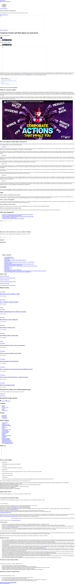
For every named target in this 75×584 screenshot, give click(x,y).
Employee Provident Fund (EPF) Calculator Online (13, 264)
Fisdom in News (5, 410)
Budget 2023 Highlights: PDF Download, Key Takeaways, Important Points (17, 271)
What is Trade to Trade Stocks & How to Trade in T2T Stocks (14, 377)
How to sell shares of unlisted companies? (9, 301)
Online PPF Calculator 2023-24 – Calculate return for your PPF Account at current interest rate (20, 265)
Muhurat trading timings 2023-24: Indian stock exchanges (13, 311)
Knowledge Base (5, 422)
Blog (1, 30)
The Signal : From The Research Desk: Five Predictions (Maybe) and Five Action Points (17, 214)
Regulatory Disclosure (6, 438)
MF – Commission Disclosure (7, 443)
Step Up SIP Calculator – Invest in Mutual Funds (12, 269)
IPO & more (4, 417)
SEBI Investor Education (6, 441)
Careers (3, 408)
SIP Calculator (6, 268)
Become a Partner (5, 407)
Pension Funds (4, 418)
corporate (28, 73)
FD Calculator (6, 259)
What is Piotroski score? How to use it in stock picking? (12, 345)
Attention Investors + (3, 522)
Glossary (3, 437)
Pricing (3, 406)
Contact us (4, 423)
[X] (3, 449)
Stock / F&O (4, 415)
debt (19, 94)
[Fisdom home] (5, 1)
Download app (4, 8)
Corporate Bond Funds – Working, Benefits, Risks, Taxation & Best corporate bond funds (17, 216)
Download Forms (5, 432)
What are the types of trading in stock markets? (10, 353)
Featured (1, 307)
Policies (3, 426)
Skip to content (2, 0)
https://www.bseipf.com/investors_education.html (8, 516)
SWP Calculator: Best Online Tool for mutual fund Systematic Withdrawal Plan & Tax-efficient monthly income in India (25, 270)
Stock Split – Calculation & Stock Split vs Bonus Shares (12, 215)
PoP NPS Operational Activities (7, 442)
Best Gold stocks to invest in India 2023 (9, 319)
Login (1, 8)
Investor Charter (5, 430)
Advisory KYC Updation (6, 425)
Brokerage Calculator (6, 424)
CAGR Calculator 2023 (8, 257)
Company (4, 6)
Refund (3, 434)
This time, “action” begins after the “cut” (9, 217)
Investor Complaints (5, 431)
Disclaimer (4, 433)
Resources (4, 5)
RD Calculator (6, 266)
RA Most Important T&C (6, 429)
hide (9, 78)
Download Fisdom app (4, 14)
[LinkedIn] (3, 453)
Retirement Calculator (8, 267)
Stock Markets (5, 30)
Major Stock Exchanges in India (7, 385)
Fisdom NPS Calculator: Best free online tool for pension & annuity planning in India (19, 263)
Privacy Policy (4, 427)
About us (3, 405)
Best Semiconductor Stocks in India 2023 (9, 361)
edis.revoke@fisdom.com (16, 520)
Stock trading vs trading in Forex (7, 327)
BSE (47, 511)
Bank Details (4, 436)
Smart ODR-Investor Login (7, 440)
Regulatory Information (6, 439)
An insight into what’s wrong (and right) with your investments (13, 218)
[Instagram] (3, 457)
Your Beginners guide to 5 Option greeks (9, 335)
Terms (3, 428)
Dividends (4, 146)
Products (4, 4)
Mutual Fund (4, 416)
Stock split (4, 155)
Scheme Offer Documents (6, 435)
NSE (50, 511)
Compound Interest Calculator (9, 258)
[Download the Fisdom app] (5, 583)
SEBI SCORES (14, 508)
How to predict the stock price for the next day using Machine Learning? (16, 369)
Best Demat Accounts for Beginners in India (10, 294)
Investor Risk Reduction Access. (5, 512)
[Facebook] (3, 451)
